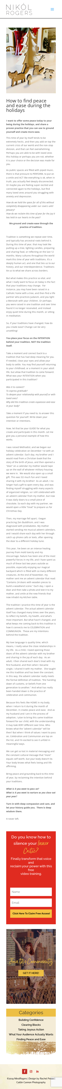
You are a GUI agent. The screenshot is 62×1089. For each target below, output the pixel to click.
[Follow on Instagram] (31, 1071)
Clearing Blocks (31, 1024)
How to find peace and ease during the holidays (28, 105)
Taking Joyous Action (31, 1029)
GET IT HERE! (31, 973)
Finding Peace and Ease (31, 1039)
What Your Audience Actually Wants (31, 1034)
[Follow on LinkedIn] (37, 1071)
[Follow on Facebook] (24, 1071)
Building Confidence (31, 1019)
